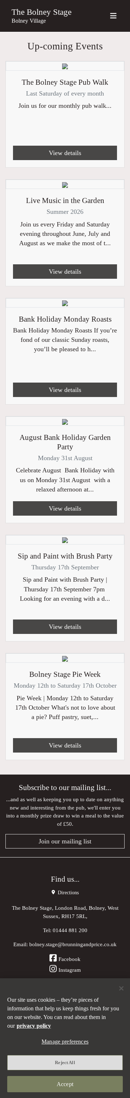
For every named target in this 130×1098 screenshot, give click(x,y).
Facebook (69, 959)
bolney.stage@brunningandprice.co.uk (73, 944)
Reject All (65, 1062)
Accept (65, 1084)
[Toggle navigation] (113, 15)
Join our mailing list (65, 841)
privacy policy (34, 1026)
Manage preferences (65, 1042)
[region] (65, 1038)
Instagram (69, 970)
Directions (67, 892)
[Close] (121, 988)
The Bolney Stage (42, 12)
